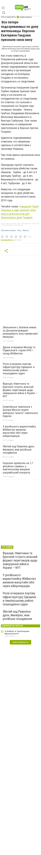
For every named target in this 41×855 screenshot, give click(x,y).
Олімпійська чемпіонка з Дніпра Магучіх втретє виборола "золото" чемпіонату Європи (20, 411)
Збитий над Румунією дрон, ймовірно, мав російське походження (19, 449)
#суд (19, 230)
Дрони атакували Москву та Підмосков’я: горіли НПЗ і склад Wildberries (19, 350)
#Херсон (25, 230)
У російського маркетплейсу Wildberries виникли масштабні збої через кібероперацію (19, 431)
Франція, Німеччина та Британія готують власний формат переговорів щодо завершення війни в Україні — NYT (20, 390)
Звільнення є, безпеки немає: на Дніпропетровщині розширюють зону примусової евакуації (20, 332)
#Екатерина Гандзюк (8, 230)
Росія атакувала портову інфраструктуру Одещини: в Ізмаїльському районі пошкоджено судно (19, 368)
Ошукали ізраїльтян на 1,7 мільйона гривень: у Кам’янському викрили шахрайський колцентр (18, 468)
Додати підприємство (20, 642)
